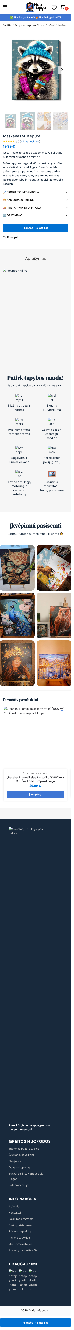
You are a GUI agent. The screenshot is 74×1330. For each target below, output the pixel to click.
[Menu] (9, 7)
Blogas (13, 1179)
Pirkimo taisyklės (19, 1237)
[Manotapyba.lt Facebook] (23, 1280)
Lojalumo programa (21, 1219)
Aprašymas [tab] (35, 258)
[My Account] (54, 7)
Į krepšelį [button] (35, 794)
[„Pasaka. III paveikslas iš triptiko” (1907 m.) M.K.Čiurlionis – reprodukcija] (35, 738)
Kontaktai (15, 1212)
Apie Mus (15, 1206)
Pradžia (7, 25)
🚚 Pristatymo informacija (22, 207)
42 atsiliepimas (30, 141)
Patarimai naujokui (20, 1185)
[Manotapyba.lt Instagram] (13, 1280)
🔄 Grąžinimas (13, 215)
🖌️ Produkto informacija (21, 192)
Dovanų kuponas (19, 1167)
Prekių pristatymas (21, 1225)
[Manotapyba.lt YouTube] (33, 1280)
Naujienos (15, 1161)
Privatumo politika (20, 1231)
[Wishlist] (62, 711)
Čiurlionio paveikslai (35, 773)
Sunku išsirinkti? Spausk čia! (26, 1173)
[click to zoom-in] (35, 69)
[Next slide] (62, 70)
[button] (63, 7)
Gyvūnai (50, 25)
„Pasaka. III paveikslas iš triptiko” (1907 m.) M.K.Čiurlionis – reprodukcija (35, 779)
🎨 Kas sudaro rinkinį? (18, 200)
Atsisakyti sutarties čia (23, 1250)
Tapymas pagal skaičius (28, 25)
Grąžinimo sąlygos (20, 1244)
